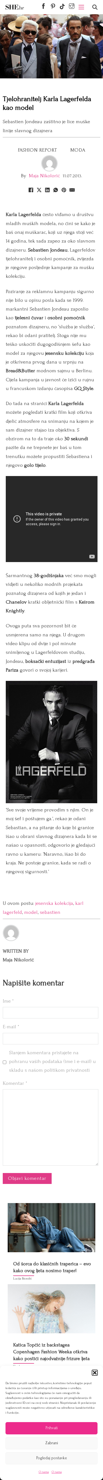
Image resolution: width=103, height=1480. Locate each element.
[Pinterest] (64, 190)
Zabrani (51, 1443)
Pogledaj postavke (51, 1458)
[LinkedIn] (47, 190)
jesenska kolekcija (54, 903)
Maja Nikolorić (44, 176)
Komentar (15, 1083)
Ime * (8, 1001)
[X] (39, 190)
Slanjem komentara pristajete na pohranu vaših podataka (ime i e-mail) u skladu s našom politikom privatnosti (52, 1061)
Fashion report (37, 150)
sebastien (50, 912)
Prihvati (52, 1428)
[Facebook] (31, 190)
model (31, 912)
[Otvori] (95, 7)
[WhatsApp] (56, 190)
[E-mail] (72, 190)
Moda (77, 150)
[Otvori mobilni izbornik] (81, 7)
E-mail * (11, 1027)
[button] (95, 1372)
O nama (44, 1472)
